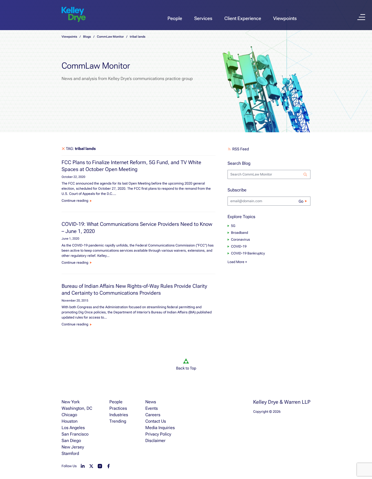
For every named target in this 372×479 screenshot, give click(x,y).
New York (71, 401)
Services (203, 18)
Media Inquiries (160, 427)
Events (151, 408)
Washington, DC (77, 408)
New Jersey (73, 447)
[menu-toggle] (361, 17)
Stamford (70, 453)
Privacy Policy (158, 434)
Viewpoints (285, 18)
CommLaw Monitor (110, 36)
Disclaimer (155, 440)
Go (301, 201)
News (150, 401)
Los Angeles (73, 427)
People (174, 18)
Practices (118, 408)
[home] (74, 14)
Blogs (87, 36)
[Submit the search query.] (305, 174)
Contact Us (155, 421)
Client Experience (242, 18)
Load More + (237, 262)
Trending (117, 421)
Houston (70, 421)
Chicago (69, 414)
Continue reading (75, 201)
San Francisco (75, 434)
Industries (118, 414)
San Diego (71, 440)
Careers (152, 414)
